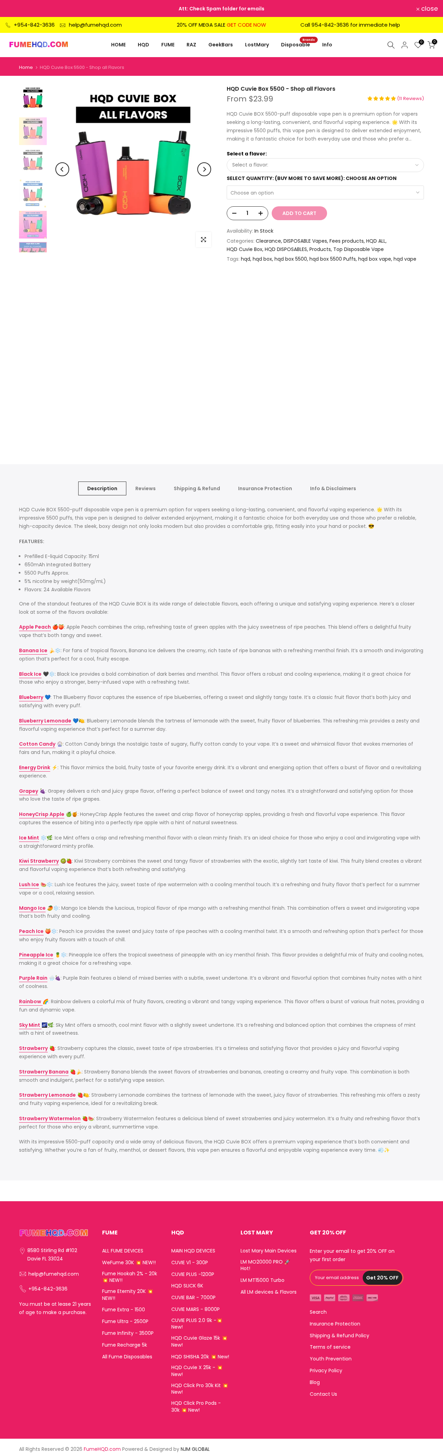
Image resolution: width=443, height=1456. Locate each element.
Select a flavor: (247, 153)
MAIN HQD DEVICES (193, 1251)
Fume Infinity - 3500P (128, 1333)
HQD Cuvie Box (244, 249)
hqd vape (405, 258)
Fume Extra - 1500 (123, 1309)
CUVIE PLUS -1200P (192, 1274)
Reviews (145, 488)
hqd (245, 258)
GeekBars (220, 44)
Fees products (346, 240)
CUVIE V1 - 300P (189, 1262)
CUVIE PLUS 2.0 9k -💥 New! (196, 1324)
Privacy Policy (326, 1370)
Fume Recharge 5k (124, 1345)
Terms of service (330, 1347)
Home (26, 67)
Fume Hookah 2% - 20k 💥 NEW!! (129, 1277)
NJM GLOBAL (195, 1449)
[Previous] (62, 169)
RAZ (191, 44)
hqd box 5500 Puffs (332, 258)
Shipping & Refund (197, 488)
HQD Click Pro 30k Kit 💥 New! (199, 1389)
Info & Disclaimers (333, 488)
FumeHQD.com (102, 1449)
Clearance (268, 240)
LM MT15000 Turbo (262, 1280)
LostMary (257, 44)
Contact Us (323, 1394)
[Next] (204, 169)
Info (327, 44)
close (17, 9)
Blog (315, 1382)
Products (320, 249)
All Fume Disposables (127, 1357)
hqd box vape (374, 258)
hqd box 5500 (290, 258)
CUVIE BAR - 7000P (193, 1297)
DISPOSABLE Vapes (305, 240)
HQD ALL (376, 240)
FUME (167, 44)
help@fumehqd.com (95, 24)
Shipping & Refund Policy (339, 1335)
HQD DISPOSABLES (286, 249)
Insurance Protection (265, 488)
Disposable (298, 44)
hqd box (262, 258)
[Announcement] (221, 8)
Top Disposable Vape (358, 249)
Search (318, 1312)
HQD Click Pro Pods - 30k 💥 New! (196, 1406)
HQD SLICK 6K (187, 1286)
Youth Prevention (331, 1359)
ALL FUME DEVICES (122, 1251)
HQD (143, 44)
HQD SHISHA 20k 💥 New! (200, 1357)
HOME (118, 44)
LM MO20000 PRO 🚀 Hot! (265, 1265)
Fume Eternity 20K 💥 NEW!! (127, 1295)
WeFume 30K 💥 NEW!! (129, 1262)
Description (102, 488)
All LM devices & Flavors (269, 1292)
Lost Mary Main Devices (269, 1251)
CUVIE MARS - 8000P (195, 1309)
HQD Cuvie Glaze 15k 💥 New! (199, 1341)
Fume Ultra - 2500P (125, 1321)
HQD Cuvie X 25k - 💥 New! (197, 1371)
